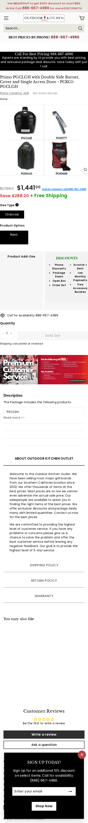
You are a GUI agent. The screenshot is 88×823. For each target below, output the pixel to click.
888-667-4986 (65, 37)
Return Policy (44, 580)
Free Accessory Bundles (80, 288)
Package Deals (59, 274)
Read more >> (14, 418)
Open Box (59, 281)
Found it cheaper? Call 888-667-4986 (64, 189)
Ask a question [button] (44, 744)
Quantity (7, 323)
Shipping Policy (44, 565)
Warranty (44, 596)
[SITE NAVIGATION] (5, 18)
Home (3, 99)
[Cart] (82, 18)
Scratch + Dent (80, 266)
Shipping (6, 343)
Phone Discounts (59, 266)
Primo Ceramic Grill (14, 93)
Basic (14, 234)
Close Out (59, 285)
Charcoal (12, 214)
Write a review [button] (44, 734)
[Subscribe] (70, 791)
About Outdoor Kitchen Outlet (44, 458)
